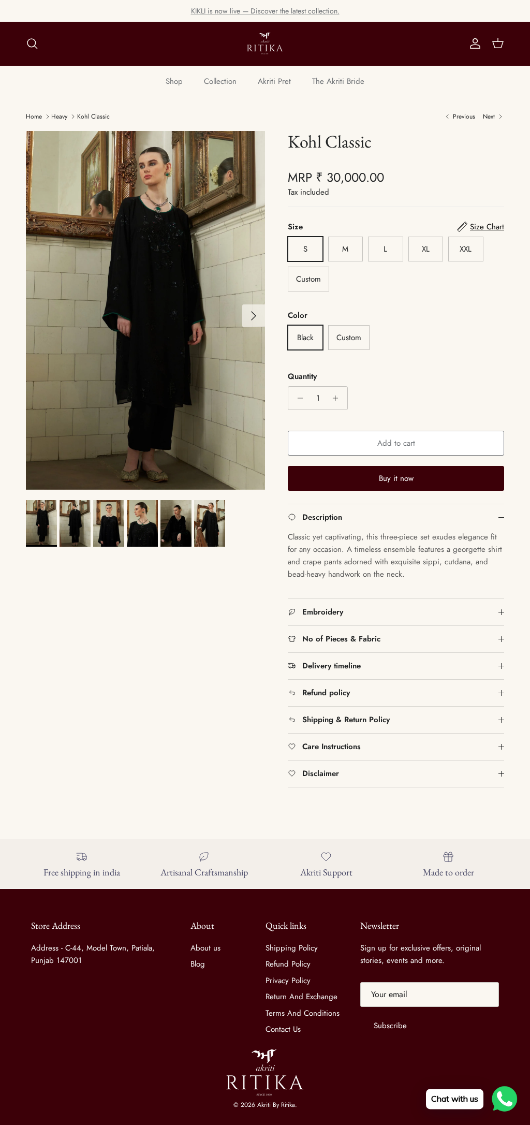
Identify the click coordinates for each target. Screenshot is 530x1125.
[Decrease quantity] (297, 398)
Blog (197, 964)
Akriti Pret (274, 81)
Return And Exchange (301, 996)
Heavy (59, 116)
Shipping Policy (292, 948)
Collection (220, 81)
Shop (174, 81)
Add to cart (396, 443)
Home (34, 116)
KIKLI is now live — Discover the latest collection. (265, 11)
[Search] (32, 43)
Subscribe (390, 1025)
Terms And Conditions (303, 1013)
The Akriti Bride (338, 81)
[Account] (473, 43)
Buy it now (396, 478)
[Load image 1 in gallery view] (145, 310)
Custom (308, 279)
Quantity (302, 376)
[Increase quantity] (338, 398)
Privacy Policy (288, 980)
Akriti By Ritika (276, 1104)
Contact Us (283, 1029)
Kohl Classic (93, 116)
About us (205, 948)
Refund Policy (288, 964)
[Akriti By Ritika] (265, 43)
